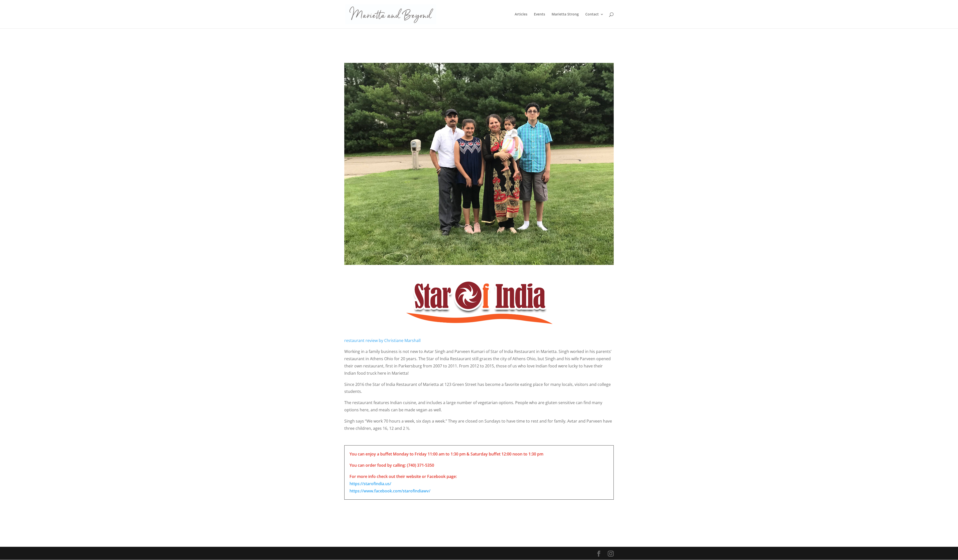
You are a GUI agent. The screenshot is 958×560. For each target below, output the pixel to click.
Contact (592, 14)
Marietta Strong (565, 14)
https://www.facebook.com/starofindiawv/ (390, 491)
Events (539, 14)
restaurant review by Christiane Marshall (382, 340)
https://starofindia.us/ (370, 483)
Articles (521, 14)
